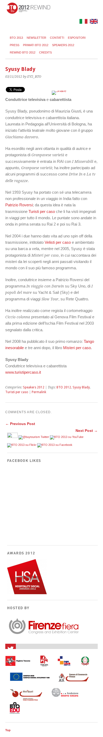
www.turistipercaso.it (23, 372)
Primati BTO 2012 (35, 45)
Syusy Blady (81, 387)
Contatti (57, 37)
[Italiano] (82, 22)
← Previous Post (20, 424)
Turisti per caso (42, 211)
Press (14, 45)
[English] (93, 22)
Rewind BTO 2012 (22, 52)
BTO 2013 (16, 37)
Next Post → (87, 430)
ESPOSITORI (77, 37)
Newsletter (36, 37)
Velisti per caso (58, 242)
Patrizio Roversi (19, 205)
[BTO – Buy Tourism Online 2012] (28, 12)
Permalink (39, 392)
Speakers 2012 (63, 45)
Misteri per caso (77, 347)
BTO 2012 (64, 387)
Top (8, 730)
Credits (45, 52)
